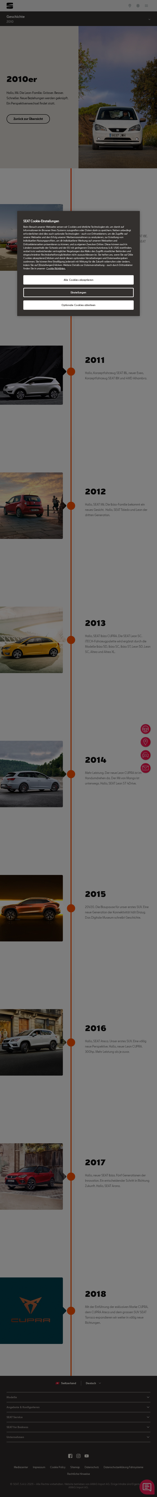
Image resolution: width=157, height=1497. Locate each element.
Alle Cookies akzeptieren (78, 280)
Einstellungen (78, 292)
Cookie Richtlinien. (56, 268)
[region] (78, 263)
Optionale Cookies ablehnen (78, 305)
